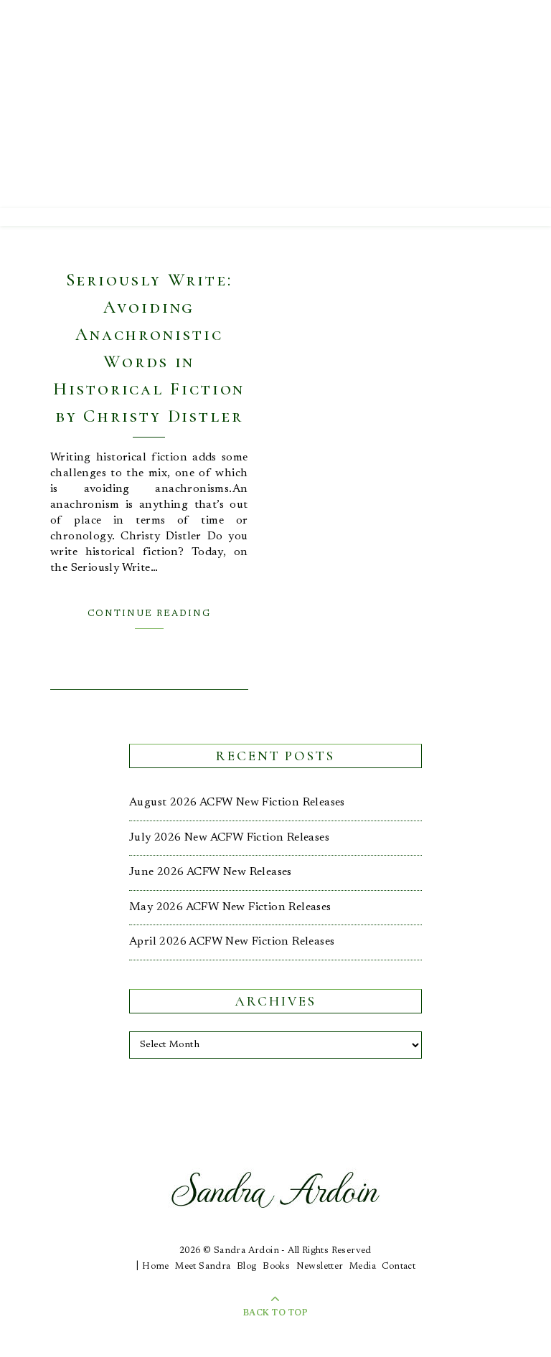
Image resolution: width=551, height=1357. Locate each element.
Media (362, 1266)
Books (276, 1266)
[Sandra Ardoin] (275, 104)
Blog (247, 1266)
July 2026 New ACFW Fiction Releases (229, 837)
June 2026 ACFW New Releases (210, 872)
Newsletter (320, 1266)
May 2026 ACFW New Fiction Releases (230, 907)
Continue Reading (149, 613)
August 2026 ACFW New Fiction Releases (237, 802)
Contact (398, 1266)
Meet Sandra (202, 1266)
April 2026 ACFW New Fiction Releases (231, 941)
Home (155, 1266)
